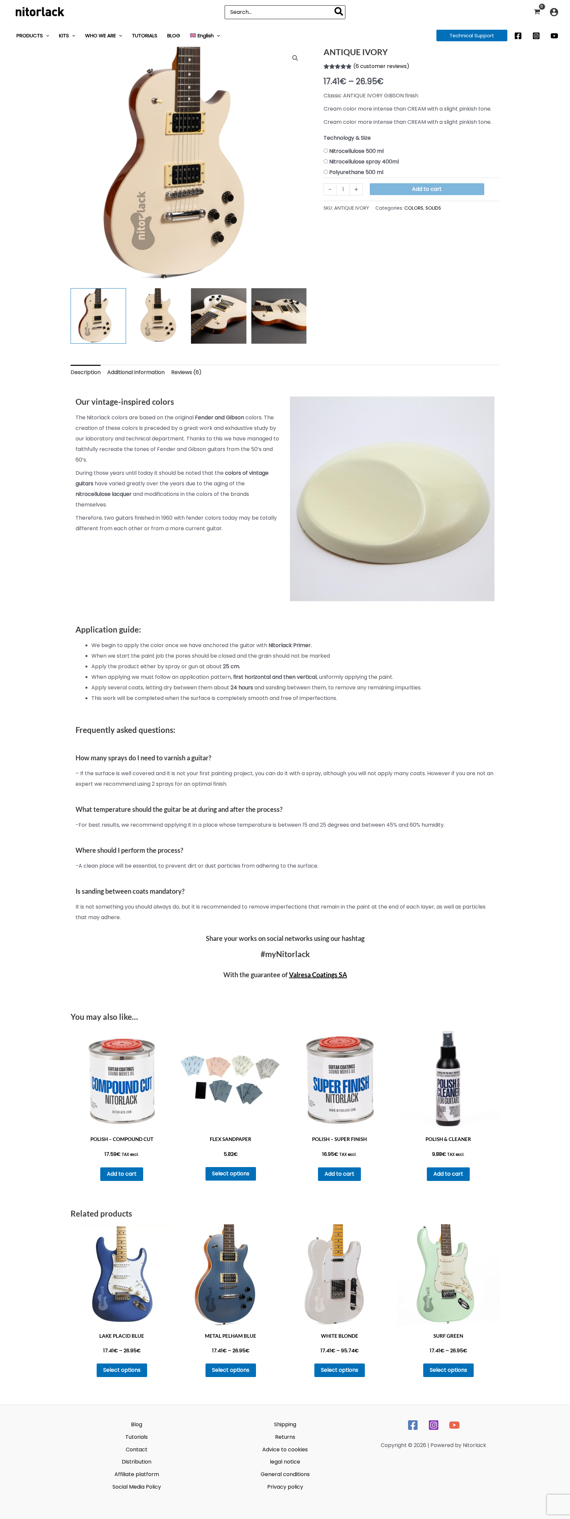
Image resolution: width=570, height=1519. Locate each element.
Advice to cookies (285, 1449)
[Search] (339, 12)
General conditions (285, 1474)
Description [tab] (86, 372)
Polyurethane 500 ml (356, 172)
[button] (46, 35)
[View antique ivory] (218, 316)
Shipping (285, 1424)
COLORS (413, 208)
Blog (136, 1424)
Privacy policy (285, 1487)
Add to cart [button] (122, 1174)
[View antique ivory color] (98, 316)
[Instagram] (536, 36)
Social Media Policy (136, 1487)
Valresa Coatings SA (318, 975)
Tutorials (136, 1437)
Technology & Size (347, 138)
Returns (285, 1437)
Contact (136, 1449)
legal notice (285, 1462)
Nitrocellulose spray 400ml (364, 161)
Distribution (136, 1462)
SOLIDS (433, 208)
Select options (230, 1173)
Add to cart (427, 189)
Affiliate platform (136, 1474)
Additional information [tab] (136, 372)
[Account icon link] (554, 12)
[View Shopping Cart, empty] (537, 12)
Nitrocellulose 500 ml (356, 151)
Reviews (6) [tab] (186, 372)
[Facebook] (518, 36)
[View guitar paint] (279, 316)
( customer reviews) (381, 66)
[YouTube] (554, 36)
